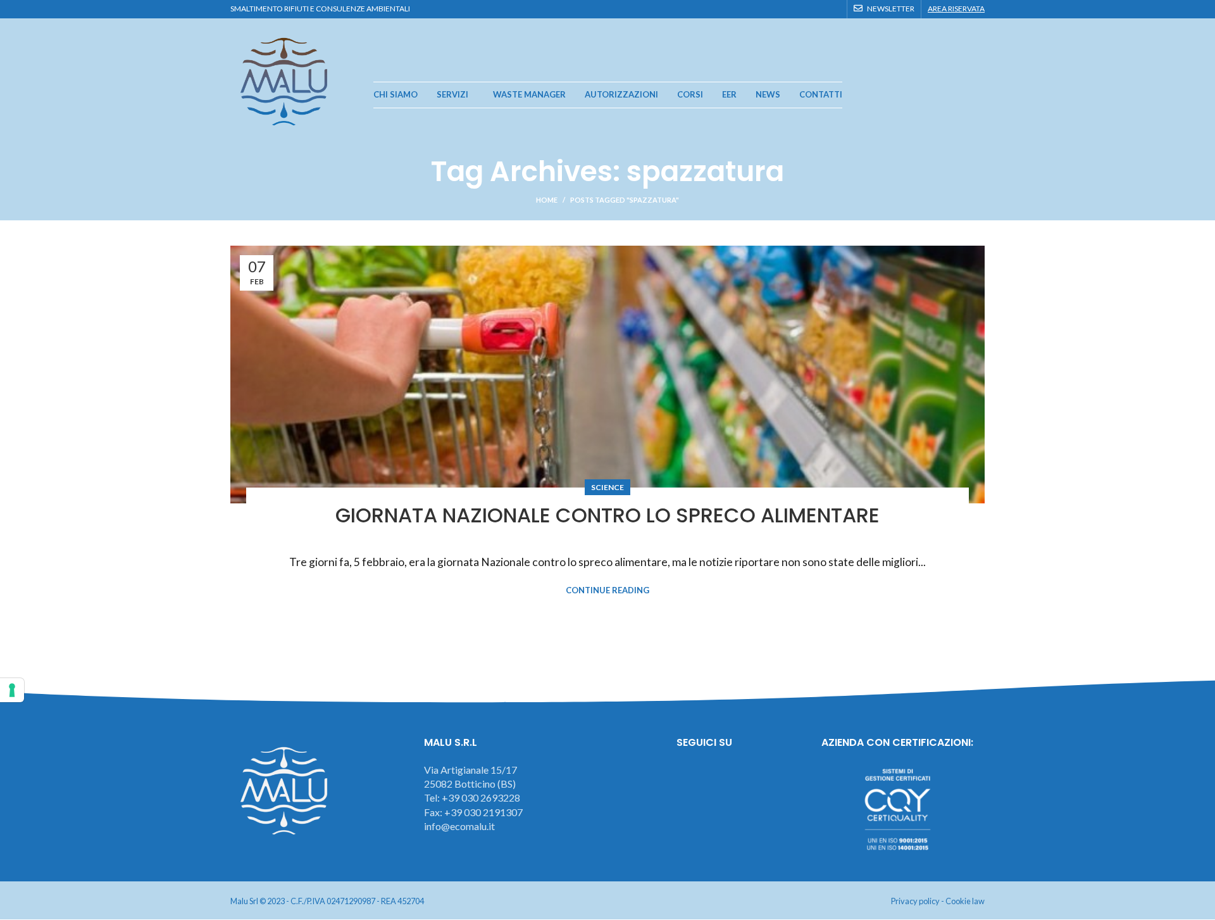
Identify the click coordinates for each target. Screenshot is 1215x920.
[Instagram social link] (804, 9)
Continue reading (607, 590)
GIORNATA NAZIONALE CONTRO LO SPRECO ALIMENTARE (607, 515)
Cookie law (965, 901)
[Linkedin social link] (833, 9)
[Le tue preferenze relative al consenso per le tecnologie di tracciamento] (12, 690)
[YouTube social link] (818, 9)
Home (547, 200)
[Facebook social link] (789, 9)
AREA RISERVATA (956, 8)
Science (607, 487)
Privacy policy (915, 901)
